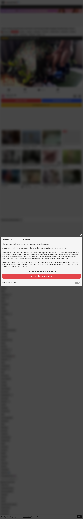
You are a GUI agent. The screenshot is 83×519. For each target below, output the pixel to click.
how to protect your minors (9, 282)
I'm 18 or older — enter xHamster (41, 276)
